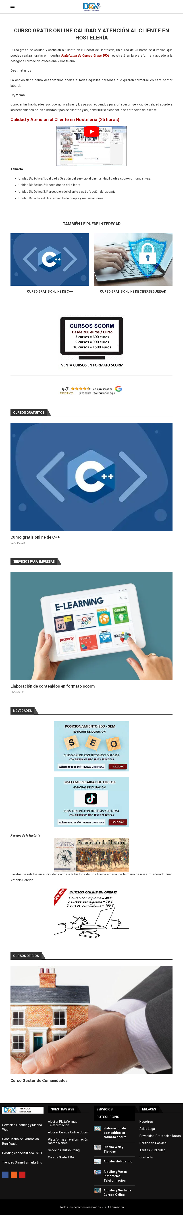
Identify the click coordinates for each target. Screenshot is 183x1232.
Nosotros (146, 1121)
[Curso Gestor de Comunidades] (91, 1020)
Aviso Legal (147, 1129)
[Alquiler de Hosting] (97, 1161)
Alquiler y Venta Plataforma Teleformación (115, 1176)
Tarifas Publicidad (152, 1150)
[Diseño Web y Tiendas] (97, 1147)
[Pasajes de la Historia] (91, 855)
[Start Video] (91, 146)
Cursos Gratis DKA (61, 1157)
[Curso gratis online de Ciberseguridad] (133, 259)
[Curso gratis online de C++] (49, 259)
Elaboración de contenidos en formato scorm (52, 686)
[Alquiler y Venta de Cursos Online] (97, 1190)
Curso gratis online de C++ (50, 291)
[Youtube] (22, 1175)
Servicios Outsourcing (64, 1150)
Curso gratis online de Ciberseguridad (133, 291)
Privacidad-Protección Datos (160, 1136)
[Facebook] (5, 1175)
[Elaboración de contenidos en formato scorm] (91, 626)
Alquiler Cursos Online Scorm (68, 1132)
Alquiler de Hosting (118, 1161)
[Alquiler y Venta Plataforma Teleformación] (97, 1172)
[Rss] (14, 1175)
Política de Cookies (152, 1143)
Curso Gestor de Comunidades (39, 1080)
